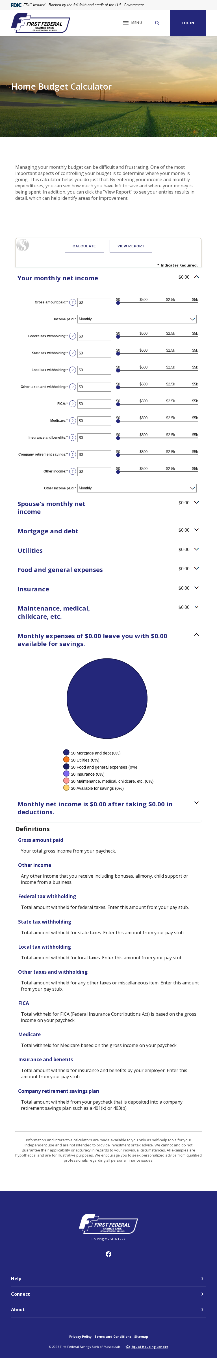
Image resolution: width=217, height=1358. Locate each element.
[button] (108, 278)
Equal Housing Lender (149, 1346)
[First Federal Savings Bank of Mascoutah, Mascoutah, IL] (40, 23)
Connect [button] (20, 1294)
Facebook (108, 1254)
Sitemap (141, 1336)
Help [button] (16, 1278)
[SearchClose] (157, 23)
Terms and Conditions (112, 1336)
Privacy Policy (80, 1336)
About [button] (18, 1309)
